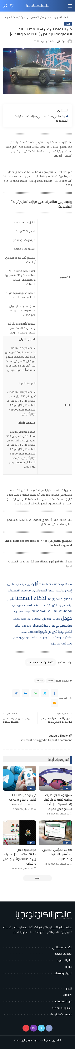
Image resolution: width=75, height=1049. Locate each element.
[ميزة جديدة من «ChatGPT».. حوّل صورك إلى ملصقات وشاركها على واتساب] (19, 832)
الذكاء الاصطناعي (27, 598)
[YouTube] (25, 1028)
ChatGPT (53, 584)
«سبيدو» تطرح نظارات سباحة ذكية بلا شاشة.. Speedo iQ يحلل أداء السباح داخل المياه (57, 802)
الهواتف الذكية (24, 611)
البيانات (24, 591)
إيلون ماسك (64, 590)
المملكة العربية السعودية (52, 610)
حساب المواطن (51, 618)
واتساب (16, 637)
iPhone (68, 584)
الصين (43, 605)
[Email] (54, 703)
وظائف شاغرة (61, 643)
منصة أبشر (48, 637)
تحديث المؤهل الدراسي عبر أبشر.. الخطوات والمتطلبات (57, 854)
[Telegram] (16, 693)
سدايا (52, 625)
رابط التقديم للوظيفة (22, 619)
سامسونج (64, 625)
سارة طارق (61, 41)
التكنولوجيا (54, 598)
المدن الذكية (17, 605)
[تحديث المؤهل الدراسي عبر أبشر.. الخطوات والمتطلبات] (55, 832)
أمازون (29, 584)
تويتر (15, 612)
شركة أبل (36, 625)
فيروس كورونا (47, 631)
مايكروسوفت (63, 637)
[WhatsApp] (35, 693)
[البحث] (5, 6)
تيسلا (38, 680)
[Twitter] (45, 693)
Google (61, 584)
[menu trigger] (68, 6)
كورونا (24, 631)
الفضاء (28, 605)
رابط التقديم (37, 619)
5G (40, 584)
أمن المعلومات (19, 584)
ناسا (40, 637)
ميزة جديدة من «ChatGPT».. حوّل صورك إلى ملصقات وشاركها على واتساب (19, 856)
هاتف (34, 637)
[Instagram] (33, 1028)
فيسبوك (33, 631)
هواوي (25, 637)
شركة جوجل (26, 626)
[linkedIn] (25, 693)
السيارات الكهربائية (56, 605)
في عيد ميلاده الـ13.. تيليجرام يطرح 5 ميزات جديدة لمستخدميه (22, 799)
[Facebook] (54, 693)
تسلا (50, 680)
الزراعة (69, 605)
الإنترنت (31, 590)
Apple (45, 584)
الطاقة (36, 605)
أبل (35, 583)
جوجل (66, 618)
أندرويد (9, 584)
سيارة (44, 625)
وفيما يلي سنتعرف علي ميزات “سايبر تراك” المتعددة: (41, 119)
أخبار (68, 24)
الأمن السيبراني (44, 590)
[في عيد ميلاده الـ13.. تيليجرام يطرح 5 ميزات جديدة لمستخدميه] (19, 778)
